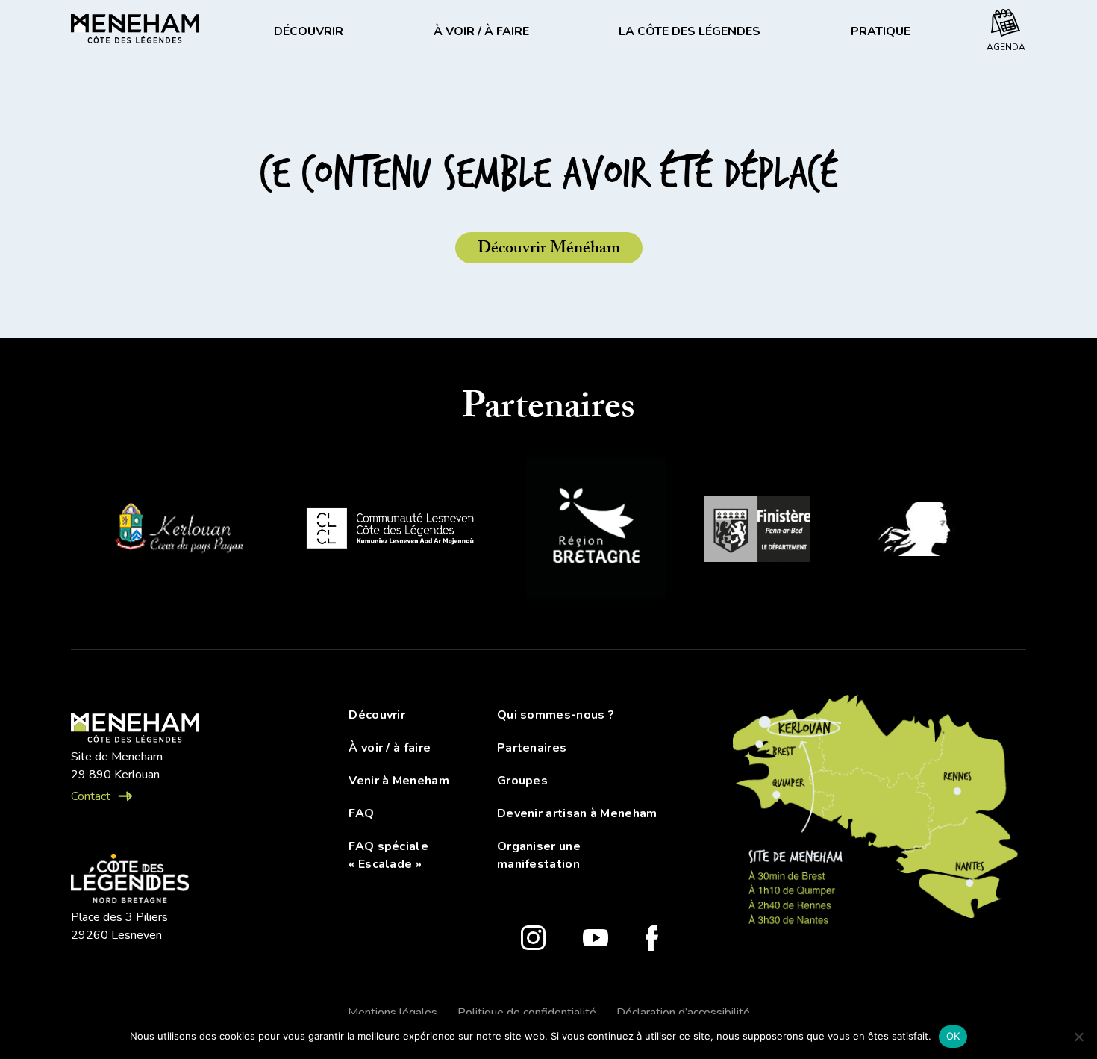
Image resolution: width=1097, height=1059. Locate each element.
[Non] (1078, 1036)
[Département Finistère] (757, 531)
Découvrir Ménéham (549, 249)
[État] (922, 531)
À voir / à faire (481, 31)
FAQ (361, 813)
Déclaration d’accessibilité (683, 1013)
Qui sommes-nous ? (555, 715)
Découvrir (308, 31)
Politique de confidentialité (526, 1013)
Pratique (880, 31)
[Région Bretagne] (596, 531)
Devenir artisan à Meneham (577, 813)
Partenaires (531, 748)
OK (953, 1036)
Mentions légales (392, 1013)
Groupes (522, 780)
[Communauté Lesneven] (390, 531)
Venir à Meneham (399, 780)
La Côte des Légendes (689, 31)
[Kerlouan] (177, 531)
